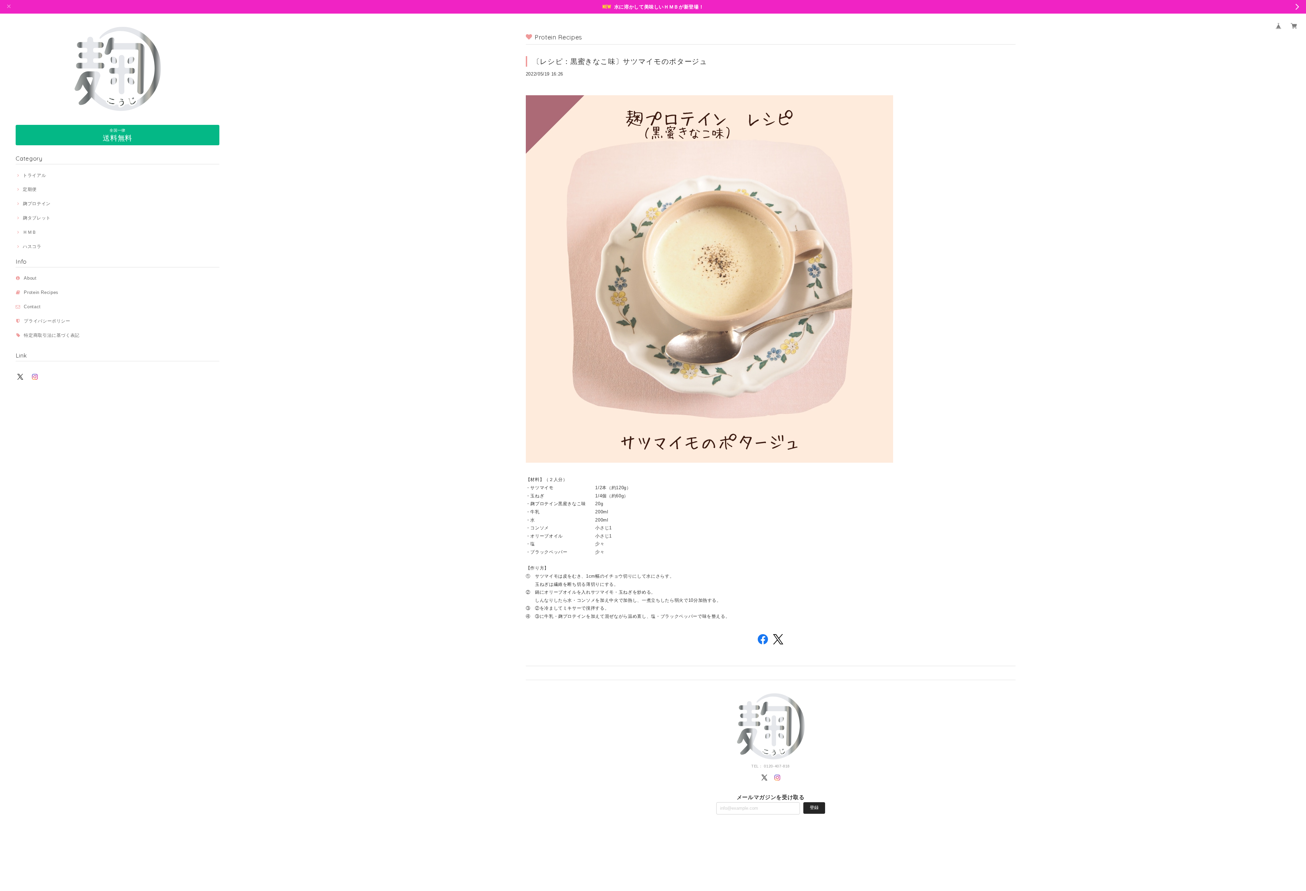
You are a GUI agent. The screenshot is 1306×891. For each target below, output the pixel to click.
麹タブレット (37, 217)
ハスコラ (32, 246)
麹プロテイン (37, 203)
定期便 (30, 189)
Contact (32, 306)
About (30, 278)
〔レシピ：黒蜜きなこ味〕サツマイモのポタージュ (620, 61)
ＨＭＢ (30, 232)
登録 (814, 807)
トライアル (34, 175)
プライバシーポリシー (47, 321)
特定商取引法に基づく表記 (52, 335)
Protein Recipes (43, 292)
